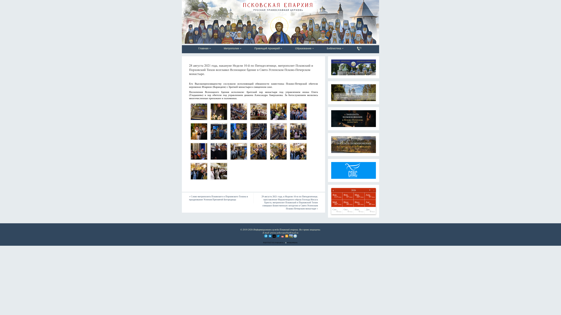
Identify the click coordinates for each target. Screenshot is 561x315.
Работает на (269, 242)
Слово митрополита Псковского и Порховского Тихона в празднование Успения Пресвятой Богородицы (218, 198)
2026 (353, 190)
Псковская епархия (223, 2)
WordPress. (292, 242)
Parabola (280, 242)
